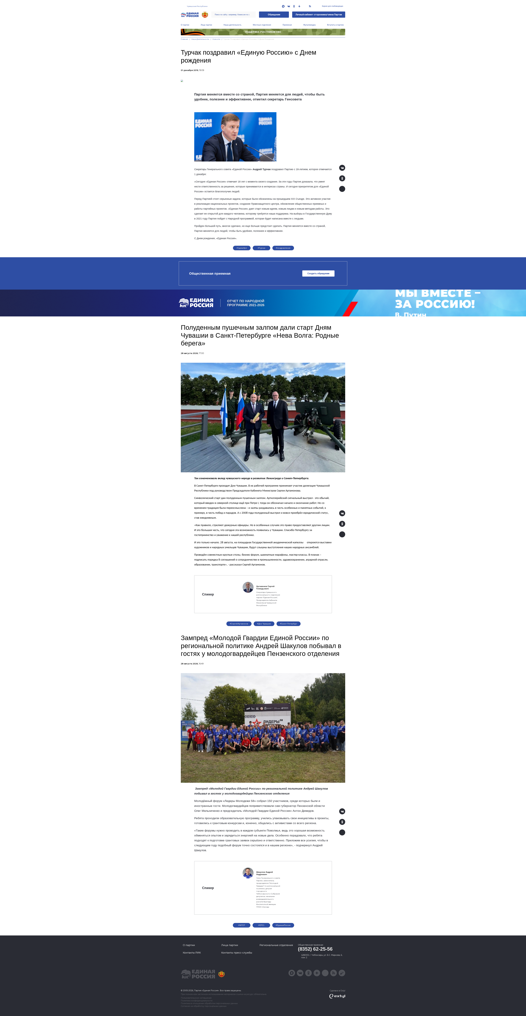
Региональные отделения (276, 945)
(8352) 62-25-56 (315, 949)
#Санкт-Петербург (288, 624)
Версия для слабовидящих (332, 6)
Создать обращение (318, 273)
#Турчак (261, 248)
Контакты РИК (192, 952)
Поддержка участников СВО (263, 32)
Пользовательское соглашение (196, 998)
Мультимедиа (309, 25)
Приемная (287, 25)
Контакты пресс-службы (236, 952)
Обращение (274, 14)
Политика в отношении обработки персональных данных (209, 1003)
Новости (216, 39)
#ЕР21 (261, 925)
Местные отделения (262, 25)
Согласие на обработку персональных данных (203, 1006)
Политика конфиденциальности (196, 1001)
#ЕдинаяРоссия (283, 925)
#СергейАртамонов (239, 624)
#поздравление (283, 248)
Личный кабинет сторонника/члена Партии (318, 14)
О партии (185, 25)
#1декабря (242, 248)
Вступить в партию (335, 25)
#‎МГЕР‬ (241, 925)
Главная (184, 39)
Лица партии (206, 25)
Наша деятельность (232, 25)
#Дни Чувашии (264, 624)
